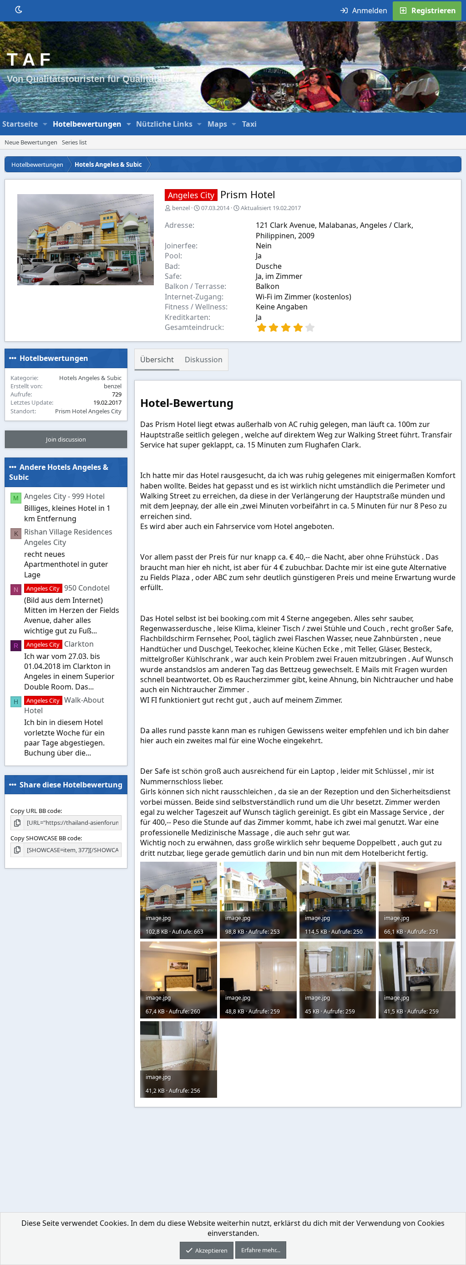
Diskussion (204, 360)
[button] (45, 124)
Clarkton (59, 644)
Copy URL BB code (35, 811)
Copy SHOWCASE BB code (45, 838)
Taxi (249, 124)
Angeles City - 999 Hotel (64, 496)
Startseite (20, 124)
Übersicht (157, 360)
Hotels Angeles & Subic (90, 378)
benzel (181, 208)
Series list (74, 142)
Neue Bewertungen (31, 142)
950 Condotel (67, 588)
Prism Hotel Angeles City (88, 411)
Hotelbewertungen (87, 124)
